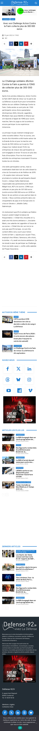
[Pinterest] (26, 44)
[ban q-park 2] (19, 11)
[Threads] (7, 380)
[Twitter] (18, 369)
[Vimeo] (30, 390)
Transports (20, 434)
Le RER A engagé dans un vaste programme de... (26, 438)
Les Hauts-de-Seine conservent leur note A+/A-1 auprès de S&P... (25, 557)
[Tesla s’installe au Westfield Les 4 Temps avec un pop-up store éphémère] (8, 485)
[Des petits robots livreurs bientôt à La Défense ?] (8, 567)
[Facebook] (11, 44)
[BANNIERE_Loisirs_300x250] (19, 409)
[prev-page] (3, 494)
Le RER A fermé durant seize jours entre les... (25, 461)
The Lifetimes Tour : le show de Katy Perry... (25, 579)
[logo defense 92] (19, 3)
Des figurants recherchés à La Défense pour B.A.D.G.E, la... (26, 450)
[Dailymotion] (19, 390)
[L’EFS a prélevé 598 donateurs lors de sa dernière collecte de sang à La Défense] (7, 319)
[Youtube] (8, 390)
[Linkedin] (21, 44)
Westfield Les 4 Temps (23, 482)
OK (20, 728)
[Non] (36, 723)
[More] (31, 44)
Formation (19, 468)
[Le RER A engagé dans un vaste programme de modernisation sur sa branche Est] (8, 437)
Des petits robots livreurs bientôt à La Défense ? (26, 568)
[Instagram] (29, 380)
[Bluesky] (18, 380)
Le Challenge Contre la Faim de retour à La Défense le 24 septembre (25, 350)
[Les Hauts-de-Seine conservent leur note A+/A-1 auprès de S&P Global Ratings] (8, 553)
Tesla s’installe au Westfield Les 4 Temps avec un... (25, 487)
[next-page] (7, 494)
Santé (16, 317)
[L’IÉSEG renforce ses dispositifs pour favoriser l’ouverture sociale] (8, 470)
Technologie (20, 564)
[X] (16, 44)
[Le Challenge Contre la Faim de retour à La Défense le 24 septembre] (7, 348)
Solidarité (6, 19)
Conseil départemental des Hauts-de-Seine (25, 551)
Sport (13, 19)
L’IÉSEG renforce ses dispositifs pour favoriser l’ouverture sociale (24, 474)
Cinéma (18, 445)
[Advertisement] (19, 282)
